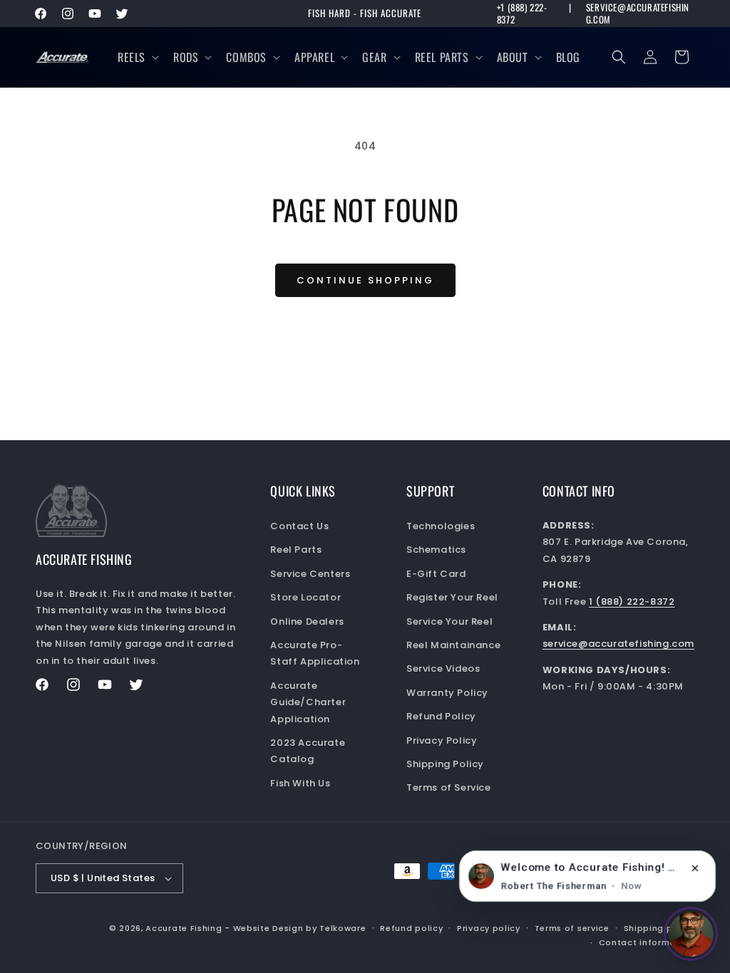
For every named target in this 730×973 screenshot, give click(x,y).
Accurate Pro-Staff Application (314, 653)
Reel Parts (442, 57)
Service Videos (443, 668)
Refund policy (411, 928)
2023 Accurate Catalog (307, 751)
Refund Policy (441, 716)
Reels (131, 57)
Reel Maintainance (453, 645)
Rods (185, 57)
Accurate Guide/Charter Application (308, 702)
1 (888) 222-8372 (632, 601)
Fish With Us (300, 783)
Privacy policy (488, 928)
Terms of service (572, 928)
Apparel (314, 57)
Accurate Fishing (183, 928)
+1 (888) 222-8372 (522, 13)
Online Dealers (307, 621)
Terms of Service (448, 787)
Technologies (440, 526)
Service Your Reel (449, 621)
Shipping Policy (445, 764)
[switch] (691, 934)
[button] (137, 57)
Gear (374, 57)
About (512, 57)
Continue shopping (365, 280)
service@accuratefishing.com (637, 13)
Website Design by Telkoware (299, 928)
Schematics (436, 549)
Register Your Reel (452, 597)
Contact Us (299, 526)
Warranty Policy (447, 692)
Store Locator (305, 597)
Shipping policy (659, 928)
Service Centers (310, 574)
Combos (246, 57)
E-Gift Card (436, 574)
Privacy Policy (441, 740)
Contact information (646, 942)
